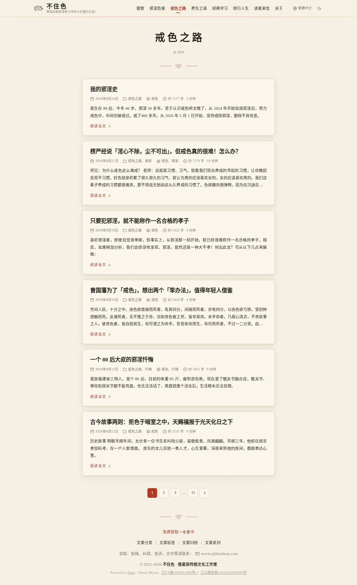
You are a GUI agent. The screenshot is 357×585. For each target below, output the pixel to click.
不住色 (169, 564)
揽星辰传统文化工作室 (197, 564)
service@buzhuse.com (219, 554)
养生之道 (199, 8)
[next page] (205, 493)
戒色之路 (178, 8)
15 (193, 492)
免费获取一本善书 (178, 532)
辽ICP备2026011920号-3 (180, 573)
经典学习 (220, 8)
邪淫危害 (157, 8)
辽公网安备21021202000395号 (224, 573)
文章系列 (213, 543)
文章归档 (190, 543)
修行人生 (241, 8)
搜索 (140, 8)
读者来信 (262, 8)
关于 (279, 8)
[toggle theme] (319, 8)
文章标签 (167, 543)
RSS (181, 52)
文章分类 (144, 543)
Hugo (131, 573)
